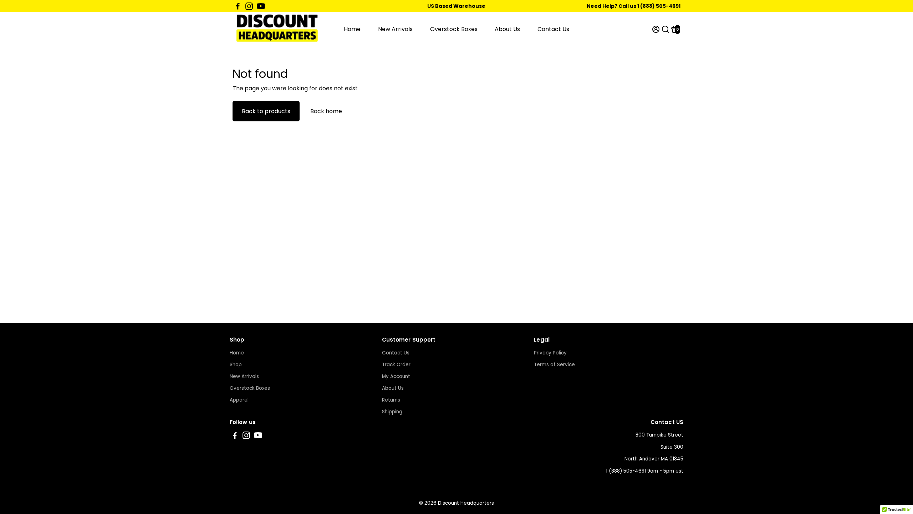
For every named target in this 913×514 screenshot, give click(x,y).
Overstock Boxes (454, 29)
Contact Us (553, 29)
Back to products (266, 111)
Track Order (396, 364)
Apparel (239, 400)
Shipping (392, 411)
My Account (396, 376)
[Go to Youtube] (260, 6)
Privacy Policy (550, 352)
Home (352, 29)
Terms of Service (554, 364)
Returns (391, 400)
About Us (507, 29)
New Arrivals (395, 29)
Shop (236, 364)
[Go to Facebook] (238, 6)
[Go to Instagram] (249, 6)
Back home (326, 111)
